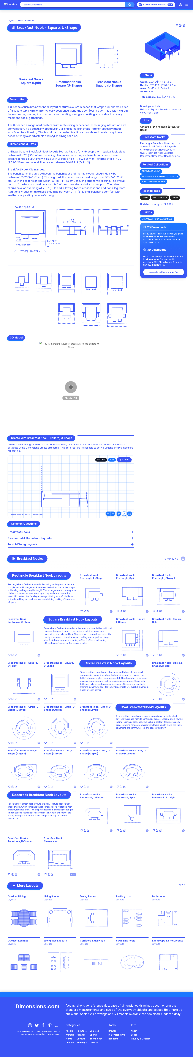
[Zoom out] (108, 514)
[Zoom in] (113, 514)
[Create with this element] (183, 25)
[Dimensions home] (10, 4)
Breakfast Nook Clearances (26, 169)
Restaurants (160, 197)
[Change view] (129, 514)
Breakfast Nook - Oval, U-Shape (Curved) (131, 752)
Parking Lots (123, 896)
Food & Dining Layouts (153, 181)
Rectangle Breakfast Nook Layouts (160, 143)
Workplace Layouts (55, 940)
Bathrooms (158, 896)
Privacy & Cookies (140, 1038)
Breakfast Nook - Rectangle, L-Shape (91, 577)
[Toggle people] (124, 514)
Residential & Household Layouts (160, 176)
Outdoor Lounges (18, 940)
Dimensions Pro (116, 1034)
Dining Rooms (88, 896)
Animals (70, 1034)
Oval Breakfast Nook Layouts (156, 152)
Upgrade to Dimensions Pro (163, 272)
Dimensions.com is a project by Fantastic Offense (38, 1031)
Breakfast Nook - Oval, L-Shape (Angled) (22, 752)
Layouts (12, 20)
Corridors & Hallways (92, 940)
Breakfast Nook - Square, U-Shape (59, 664)
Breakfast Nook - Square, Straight (23, 664)
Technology (96, 1038)
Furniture (82, 1031)
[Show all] (119, 514)
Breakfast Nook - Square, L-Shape (131, 621)
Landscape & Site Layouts (167, 940)
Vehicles (94, 1031)
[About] (180, 4)
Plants (69, 1038)
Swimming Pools (125, 940)
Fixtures (81, 1034)
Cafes (175, 197)
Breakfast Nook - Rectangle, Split (126, 577)
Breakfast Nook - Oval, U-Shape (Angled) (95, 752)
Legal (134, 1034)
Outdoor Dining (17, 896)
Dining (145, 197)
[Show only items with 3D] (183, 559)
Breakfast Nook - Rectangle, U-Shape (19, 621)
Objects (70, 1042)
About (134, 1031)
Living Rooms (51, 896)
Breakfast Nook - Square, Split (167, 621)
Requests (113, 1038)
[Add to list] (180, 25)
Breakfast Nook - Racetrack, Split (126, 796)
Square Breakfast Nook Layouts (158, 146)
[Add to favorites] (177, 25)
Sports (93, 1034)
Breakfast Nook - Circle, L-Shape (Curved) (23, 708)
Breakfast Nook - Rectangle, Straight (163, 577)
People (69, 1031)
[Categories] (186, 4)
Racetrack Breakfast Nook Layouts (160, 156)
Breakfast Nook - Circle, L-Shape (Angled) (167, 664)
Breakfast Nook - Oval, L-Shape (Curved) (59, 752)
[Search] (129, 4)
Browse (112, 1031)
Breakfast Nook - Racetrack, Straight (164, 796)
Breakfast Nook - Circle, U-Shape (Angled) (60, 708)
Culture (94, 1042)
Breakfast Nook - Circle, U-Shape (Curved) (96, 708)
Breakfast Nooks (26, 20)
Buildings (82, 1042)
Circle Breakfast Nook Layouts (157, 149)
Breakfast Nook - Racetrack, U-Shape (20, 840)
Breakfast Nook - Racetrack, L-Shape (91, 796)
